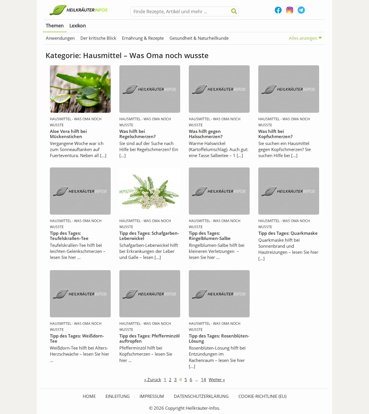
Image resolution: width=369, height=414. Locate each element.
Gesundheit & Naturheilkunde (199, 38)
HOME (89, 396)
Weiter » (217, 379)
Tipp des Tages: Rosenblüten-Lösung (219, 338)
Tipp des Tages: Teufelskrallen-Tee (69, 235)
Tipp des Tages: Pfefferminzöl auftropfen (149, 338)
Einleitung (118, 396)
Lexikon (77, 25)
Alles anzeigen (303, 38)
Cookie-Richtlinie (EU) (262, 396)
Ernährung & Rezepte (143, 38)
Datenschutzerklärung (201, 396)
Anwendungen (60, 38)
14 (203, 379)
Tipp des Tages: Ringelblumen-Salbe (210, 235)
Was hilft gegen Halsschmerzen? (206, 133)
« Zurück (152, 379)
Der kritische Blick (98, 38)
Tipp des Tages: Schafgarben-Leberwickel (149, 235)
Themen (55, 25)
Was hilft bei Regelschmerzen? (137, 133)
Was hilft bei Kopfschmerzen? (275, 133)
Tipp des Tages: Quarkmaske (288, 233)
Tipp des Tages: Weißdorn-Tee (77, 338)
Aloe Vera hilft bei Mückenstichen (68, 133)
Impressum (152, 396)
